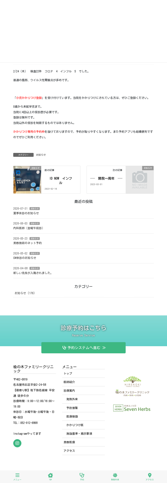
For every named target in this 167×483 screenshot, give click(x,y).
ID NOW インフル (60, 181)
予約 (82, 480)
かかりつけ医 (75, 425)
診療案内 (69, 390)
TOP (50, 480)
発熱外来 (72, 399)
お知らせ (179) (25, 293)
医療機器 (72, 416)
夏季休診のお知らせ (26, 213)
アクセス (69, 450)
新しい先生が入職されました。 (33, 273)
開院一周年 (106, 178)
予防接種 (72, 408)
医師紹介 (69, 382)
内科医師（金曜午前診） (29, 228)
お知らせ (41, 155)
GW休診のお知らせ (24, 257)
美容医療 (69, 442)
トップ (68, 373)
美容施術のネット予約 (27, 243)
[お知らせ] (27, 176)
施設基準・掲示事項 (79, 433)
